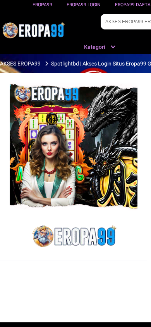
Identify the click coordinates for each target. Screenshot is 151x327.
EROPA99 (42, 4)
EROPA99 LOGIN (84, 4)
